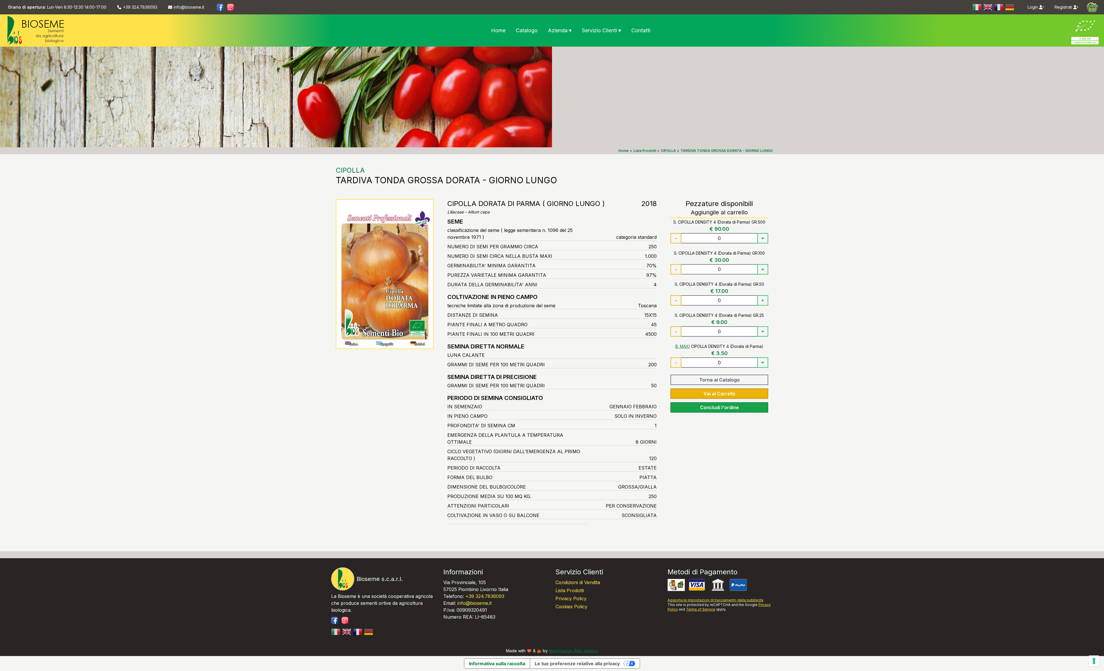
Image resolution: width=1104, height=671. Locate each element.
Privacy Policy (570, 598)
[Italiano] (977, 7)
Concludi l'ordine (719, 407)
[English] (988, 7)
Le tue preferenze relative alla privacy (577, 663)
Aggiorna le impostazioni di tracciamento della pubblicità (715, 600)
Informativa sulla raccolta (497, 663)
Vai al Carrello (719, 393)
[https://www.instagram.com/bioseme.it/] (230, 7)
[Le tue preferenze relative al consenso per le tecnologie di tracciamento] (1093, 660)
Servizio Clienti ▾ (601, 30)
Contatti (640, 30)
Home (498, 30)
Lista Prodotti (569, 590)
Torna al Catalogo (719, 380)
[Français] (999, 7)
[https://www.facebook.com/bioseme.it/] (220, 7)
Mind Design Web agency (573, 650)
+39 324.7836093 (484, 596)
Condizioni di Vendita (577, 582)
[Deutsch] (1010, 7)
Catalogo (527, 30)
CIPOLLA (350, 170)
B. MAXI (682, 346)
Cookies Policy (571, 606)
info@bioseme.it (474, 603)
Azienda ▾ (560, 30)
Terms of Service (700, 609)
